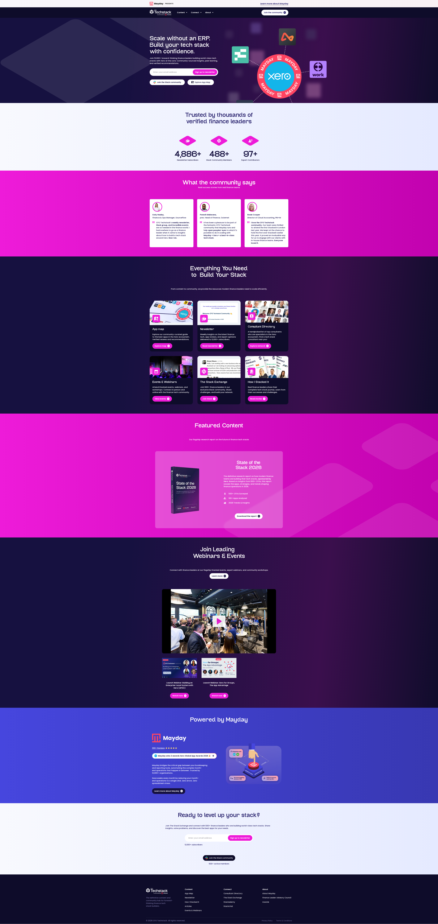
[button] (182, 12)
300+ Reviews (158, 748)
